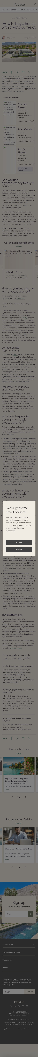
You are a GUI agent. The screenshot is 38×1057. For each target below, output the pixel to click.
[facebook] (12, 72)
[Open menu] (3, 4)
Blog (18, 18)
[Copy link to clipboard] (29, 72)
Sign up (30, 991)
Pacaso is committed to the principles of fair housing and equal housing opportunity (19, 1023)
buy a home (20, 298)
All (3, 10)
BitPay (24, 318)
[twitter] (18, 72)
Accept (19, 542)
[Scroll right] (36, 9)
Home (13, 18)
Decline (19, 549)
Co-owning (12, 10)
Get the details (16, 648)
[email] (23, 72)
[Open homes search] (35, 4)
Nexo (15, 354)
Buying (22, 10)
